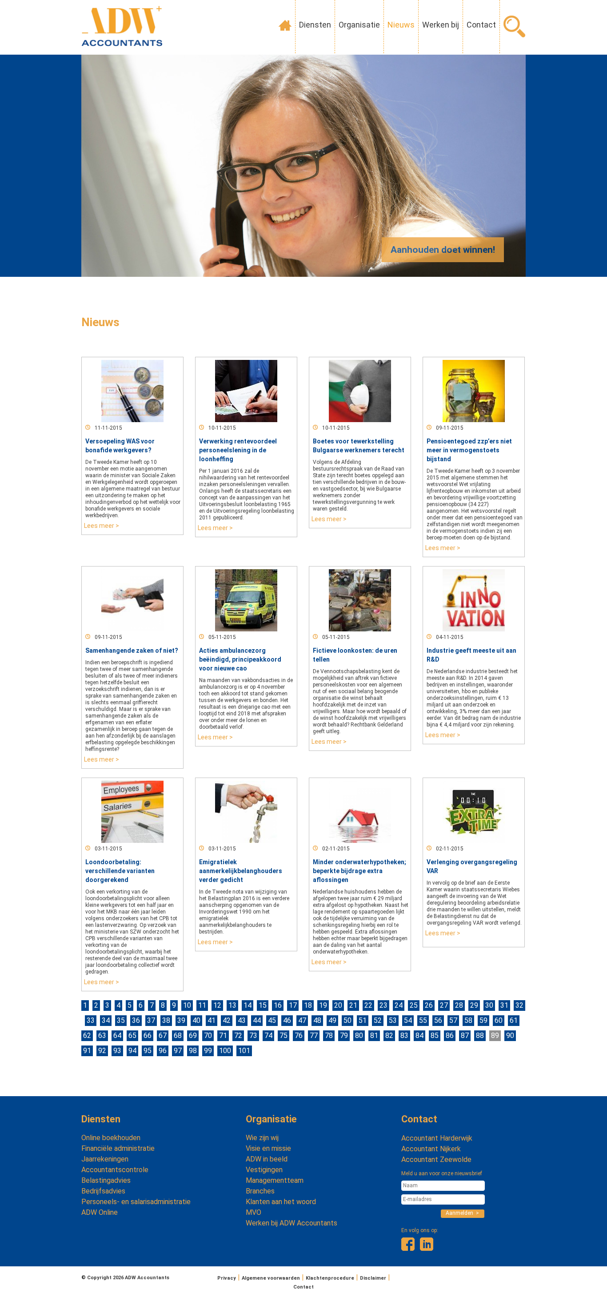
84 (419, 1035)
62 (87, 1035)
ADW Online (99, 1212)
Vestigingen (264, 1169)
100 (225, 1050)
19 (323, 1005)
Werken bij (440, 24)
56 (438, 1020)
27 (444, 1005)
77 (314, 1035)
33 (91, 1020)
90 (510, 1035)
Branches (260, 1191)
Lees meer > (101, 525)
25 (414, 1005)
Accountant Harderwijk (436, 1138)
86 (450, 1035)
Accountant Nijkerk (431, 1149)
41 (212, 1020)
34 (106, 1020)
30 (489, 1005)
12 (217, 1005)
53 (393, 1020)
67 (163, 1035)
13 (232, 1005)
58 (468, 1020)
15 (263, 1005)
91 (87, 1050)
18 (308, 1005)
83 (404, 1035)
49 (332, 1020)
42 (227, 1020)
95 (148, 1050)
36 (136, 1020)
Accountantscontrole (114, 1169)
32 (519, 1005)
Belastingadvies (106, 1180)
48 (317, 1020)
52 (378, 1020)
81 (374, 1035)
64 (117, 1035)
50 (347, 1020)
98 (193, 1050)
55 (423, 1020)
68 (178, 1035)
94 (132, 1050)
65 (132, 1035)
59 (483, 1020)
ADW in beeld (267, 1159)
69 (193, 1035)
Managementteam (275, 1180)
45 (272, 1020)
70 (208, 1035)
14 (248, 1005)
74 (268, 1035)
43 (242, 1020)
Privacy (226, 1278)
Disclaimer (373, 1278)
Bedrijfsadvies (103, 1191)
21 (353, 1005)
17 (293, 1005)
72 (238, 1035)
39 (181, 1020)
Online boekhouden (110, 1137)
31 (504, 1005)
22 (368, 1005)
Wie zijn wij (262, 1137)
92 (102, 1050)
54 (408, 1020)
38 (166, 1020)
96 (163, 1050)
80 (359, 1035)
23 (383, 1005)
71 (223, 1035)
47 (302, 1020)
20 (338, 1005)
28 (459, 1005)
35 (121, 1020)
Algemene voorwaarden (271, 1278)
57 (453, 1020)
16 (278, 1005)
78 (329, 1035)
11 (202, 1005)
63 (102, 1035)
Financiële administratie (118, 1148)
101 (244, 1050)
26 (429, 1005)
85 (435, 1035)
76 (299, 1035)
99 (208, 1050)
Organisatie (359, 24)
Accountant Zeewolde (436, 1159)
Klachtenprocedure (330, 1278)
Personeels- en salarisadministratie (136, 1201)
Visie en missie (268, 1148)
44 (257, 1020)
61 (514, 1020)
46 (287, 1020)
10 (187, 1005)
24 (399, 1005)
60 (499, 1020)
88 (480, 1035)
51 (363, 1020)
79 (344, 1035)
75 (284, 1035)
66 (148, 1035)
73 (253, 1035)
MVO (253, 1212)
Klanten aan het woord (281, 1201)
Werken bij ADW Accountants (291, 1223)
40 (196, 1020)
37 (151, 1020)
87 (465, 1035)
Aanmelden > (462, 1213)
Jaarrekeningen (104, 1159)
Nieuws (401, 24)
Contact (481, 24)
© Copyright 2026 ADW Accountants (125, 1278)
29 (474, 1005)
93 (117, 1050)
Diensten (315, 24)
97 (178, 1050)
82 (389, 1035)
